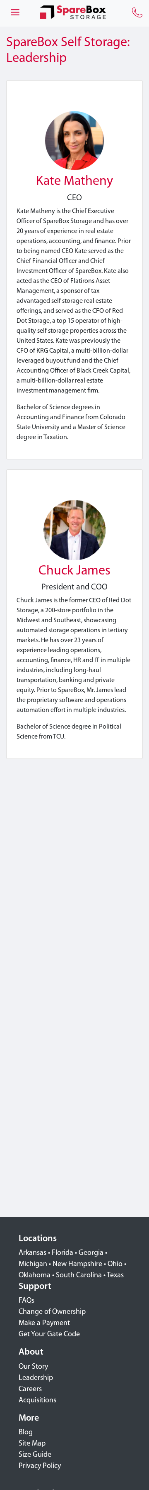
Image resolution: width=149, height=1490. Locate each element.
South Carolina (79, 1275)
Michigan (33, 1264)
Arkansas (32, 1253)
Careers (30, 1389)
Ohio (115, 1264)
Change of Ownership (52, 1312)
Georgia (91, 1253)
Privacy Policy (40, 1466)
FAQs (26, 1301)
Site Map (32, 1444)
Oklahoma (34, 1275)
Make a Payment (44, 1323)
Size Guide (35, 1455)
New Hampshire (77, 1264)
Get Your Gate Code (49, 1334)
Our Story (33, 1367)
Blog (26, 1432)
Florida (62, 1253)
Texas (115, 1275)
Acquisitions (37, 1400)
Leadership (36, 1378)
